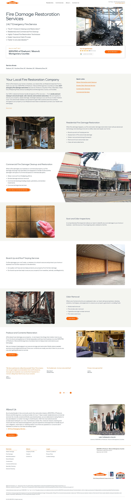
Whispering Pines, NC (41, 68)
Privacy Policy (49, 454)
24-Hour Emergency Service (16, 429)
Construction (9, 461)
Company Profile (30, 451)
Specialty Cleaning (10, 466)
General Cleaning (10, 468)
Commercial (59, 2)
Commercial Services (83, 92)
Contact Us (75, 3)
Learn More (72, 318)
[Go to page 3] (67, 393)
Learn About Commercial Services (17, 190)
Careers (28, 454)
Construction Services (83, 89)
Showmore (9, 108)
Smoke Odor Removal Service (85, 85)
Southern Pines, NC (20, 68)
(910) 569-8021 (120, 3)
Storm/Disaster (10, 459)
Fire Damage (9, 454)
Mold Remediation (10, 456)
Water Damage (10, 451)
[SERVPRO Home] (12, 2)
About (68, 2)
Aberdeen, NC (30, 68)
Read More (11, 435)
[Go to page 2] (65, 393)
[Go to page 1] (64, 393)
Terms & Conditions (51, 451)
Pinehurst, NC (10, 68)
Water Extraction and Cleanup (86, 82)
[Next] (71, 393)
